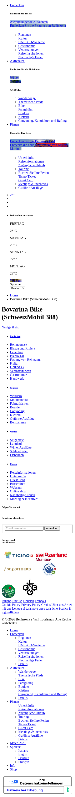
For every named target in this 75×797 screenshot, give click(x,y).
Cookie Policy (11, 604)
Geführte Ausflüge (30, 187)
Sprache (15, 284)
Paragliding (25, 109)
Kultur (22, 38)
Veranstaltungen (28, 49)
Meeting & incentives (24, 499)
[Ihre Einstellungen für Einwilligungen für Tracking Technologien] (68, 790)
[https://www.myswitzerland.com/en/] (51, 560)
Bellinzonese (18, 344)
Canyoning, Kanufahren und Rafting (42, 120)
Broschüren (17, 484)
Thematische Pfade (30, 102)
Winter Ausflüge (20, 447)
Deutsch (28, 601)
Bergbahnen (18, 422)
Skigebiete (17, 440)
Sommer (14, 387)
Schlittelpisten (19, 451)
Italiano (6, 601)
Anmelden (52, 528)
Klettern (23, 117)
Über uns (57, 604)
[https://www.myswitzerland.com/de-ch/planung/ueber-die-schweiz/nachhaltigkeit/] (8, 597)
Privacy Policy (30, 604)
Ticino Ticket (27, 176)
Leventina (16, 352)
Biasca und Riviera (22, 348)
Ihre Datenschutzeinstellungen (41, 781)
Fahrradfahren (19, 403)
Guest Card (25, 180)
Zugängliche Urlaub (31, 165)
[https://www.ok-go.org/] (30, 597)
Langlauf (16, 443)
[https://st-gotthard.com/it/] (17, 576)
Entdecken (17, 5)
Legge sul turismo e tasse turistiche (35, 608)
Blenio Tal (17, 356)
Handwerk (17, 378)
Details (23, 664)
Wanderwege (27, 98)
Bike (21, 105)
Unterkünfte (26, 157)
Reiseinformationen (31, 161)
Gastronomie (26, 46)
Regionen (24, 34)
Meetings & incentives (33, 184)
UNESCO (17, 367)
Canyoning (17, 411)
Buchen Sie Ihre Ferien (33, 172)
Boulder (23, 113)
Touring (23, 169)
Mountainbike (19, 400)
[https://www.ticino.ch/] (18, 560)
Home (14, 295)
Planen (14, 124)
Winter (13, 431)
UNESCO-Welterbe (31, 42)
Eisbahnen (17, 455)
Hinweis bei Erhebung (25, 790)
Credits (46, 604)
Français (40, 601)
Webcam (15, 487)
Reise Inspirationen (31, 53)
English (17, 601)
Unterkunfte (18, 476)
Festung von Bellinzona (25, 359)
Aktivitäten (17, 61)
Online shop (18, 491)
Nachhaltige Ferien (30, 57)
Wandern (16, 396)
